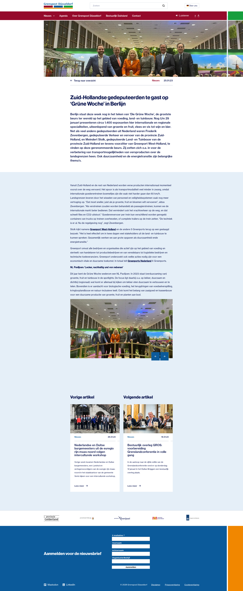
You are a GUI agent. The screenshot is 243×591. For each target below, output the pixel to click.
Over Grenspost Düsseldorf (86, 15)
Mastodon (53, 584)
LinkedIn (70, 584)
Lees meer (79, 486)
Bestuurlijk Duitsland (116, 15)
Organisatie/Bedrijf (121, 558)
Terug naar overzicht (85, 80)
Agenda (63, 15)
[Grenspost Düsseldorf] (58, 6)
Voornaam (117, 543)
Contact (136, 15)
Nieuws (47, 15)
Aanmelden (131, 567)
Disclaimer (155, 585)
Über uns (193, 5)
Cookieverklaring (191, 585)
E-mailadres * (118, 535)
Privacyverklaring (172, 585)
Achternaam (118, 550)
